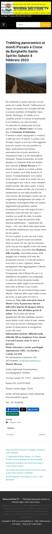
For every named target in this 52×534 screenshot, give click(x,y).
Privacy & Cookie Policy (32, 524)
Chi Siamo (16, 524)
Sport (19, 422)
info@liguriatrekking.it (29, 360)
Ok (3, 25)
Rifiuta (11, 25)
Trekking (10, 428)
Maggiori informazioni (26, 29)
